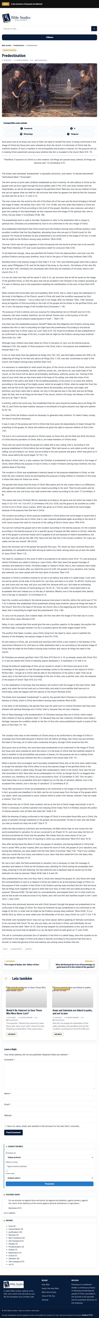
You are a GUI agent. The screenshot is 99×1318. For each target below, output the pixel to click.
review (11, 1255)
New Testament (15, 1238)
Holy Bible (46, 1284)
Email (7, 1104)
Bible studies (6, 45)
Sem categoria (15, 1261)
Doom (5, 949)
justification (13, 1232)
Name (7, 1093)
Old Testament (15, 1241)
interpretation (14, 1229)
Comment (9, 1059)
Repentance (14, 1253)
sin (10, 1264)
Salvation (12, 1258)
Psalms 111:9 (87, 1315)
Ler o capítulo (9, 1213)
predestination (16, 949)
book (11, 1226)
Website (7, 1115)
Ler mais (11, 1034)
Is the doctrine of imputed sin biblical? (26, 4)
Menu (49, 37)
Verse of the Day (48, 1296)
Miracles (12, 1235)
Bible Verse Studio (49, 1292)
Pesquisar (49, 1184)
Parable (12, 1244)
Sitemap (45, 1300)
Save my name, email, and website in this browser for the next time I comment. (43, 1126)
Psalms (12, 1249)
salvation (28, 949)
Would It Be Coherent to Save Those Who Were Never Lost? (24, 1012)
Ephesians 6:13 (15, 1208)
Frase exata (10, 1173)
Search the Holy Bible (50, 1288)
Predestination (19, 45)
